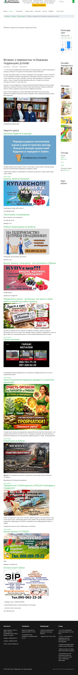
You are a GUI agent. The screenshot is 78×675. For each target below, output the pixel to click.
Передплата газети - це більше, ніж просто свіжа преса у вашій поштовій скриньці (28, 300)
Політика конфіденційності (67, 669)
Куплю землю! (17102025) (16, 531)
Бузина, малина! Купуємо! (16, 178)
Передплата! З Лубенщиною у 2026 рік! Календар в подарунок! (29, 486)
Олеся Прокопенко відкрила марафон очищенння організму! (29, 381)
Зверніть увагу (29, 11)
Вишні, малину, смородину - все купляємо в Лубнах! (30, 263)
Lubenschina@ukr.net (49, 1)
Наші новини (7, 66)
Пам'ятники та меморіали (16, 214)
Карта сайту (56, 669)
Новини (11, 11)
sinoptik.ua (66, 170)
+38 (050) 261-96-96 (27, 1)
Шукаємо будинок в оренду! (18, 133)
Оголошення (19, 11)
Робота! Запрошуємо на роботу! (19, 226)
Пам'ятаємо (38, 11)
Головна (5, 11)
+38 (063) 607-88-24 (38, 1)
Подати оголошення (39, 5)
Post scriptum (60, 11)
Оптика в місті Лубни (14, 567)
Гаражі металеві (12, 339)
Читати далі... (7, 176)
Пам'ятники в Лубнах (14, 440)
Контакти (44, 11)
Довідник (51, 11)
